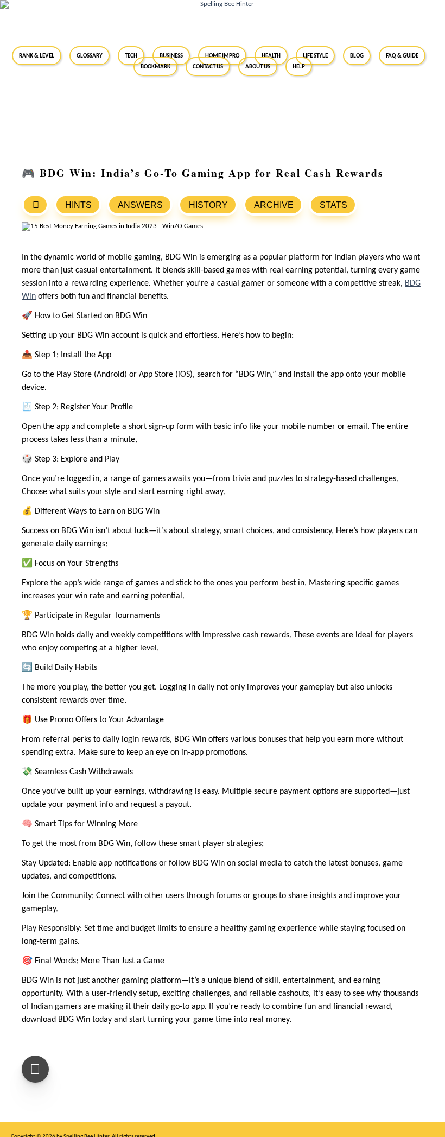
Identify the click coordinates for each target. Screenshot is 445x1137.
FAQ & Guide (402, 55)
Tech (131, 55)
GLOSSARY (90, 55)
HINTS (78, 205)
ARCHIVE (274, 205)
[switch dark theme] (35, 1069)
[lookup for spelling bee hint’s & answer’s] (35, 205)
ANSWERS (140, 205)
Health (271, 55)
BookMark (155, 66)
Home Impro (222, 55)
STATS (333, 205)
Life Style (315, 55)
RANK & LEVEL (36, 55)
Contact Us (208, 66)
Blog (357, 55)
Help (299, 66)
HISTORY (208, 205)
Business (171, 55)
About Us (257, 66)
